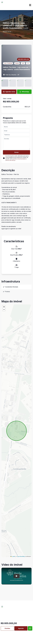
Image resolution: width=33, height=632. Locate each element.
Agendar (21, 628)
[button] (4, 307)
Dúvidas (7, 628)
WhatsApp (25, 91)
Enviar (16, 152)
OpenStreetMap (21, 556)
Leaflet (13, 556)
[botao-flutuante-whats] (30, 628)
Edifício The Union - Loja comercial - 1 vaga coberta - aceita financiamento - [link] (16, 35)
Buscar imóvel (7, 31)
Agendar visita (10, 91)
